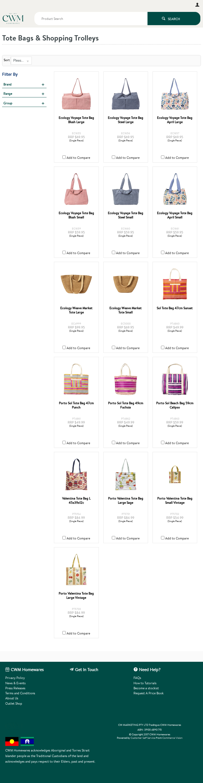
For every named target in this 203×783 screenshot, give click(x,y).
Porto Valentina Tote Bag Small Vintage (174, 500)
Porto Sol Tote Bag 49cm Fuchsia (125, 405)
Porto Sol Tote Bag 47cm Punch (76, 405)
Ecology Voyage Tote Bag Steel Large (125, 120)
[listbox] (21, 61)
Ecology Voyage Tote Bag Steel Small (125, 215)
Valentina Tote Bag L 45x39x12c (76, 500)
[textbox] (90, 18)
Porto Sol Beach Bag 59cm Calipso (174, 405)
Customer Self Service (143, 738)
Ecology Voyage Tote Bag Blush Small (76, 215)
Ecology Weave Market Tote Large (76, 310)
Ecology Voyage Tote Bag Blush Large (76, 120)
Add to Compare (78, 158)
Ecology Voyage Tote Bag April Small (174, 215)
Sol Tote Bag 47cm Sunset (175, 308)
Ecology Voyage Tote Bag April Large (174, 120)
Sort (7, 60)
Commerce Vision (172, 738)
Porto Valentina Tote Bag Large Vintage (76, 595)
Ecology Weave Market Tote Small (125, 310)
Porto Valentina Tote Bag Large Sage (125, 500)
